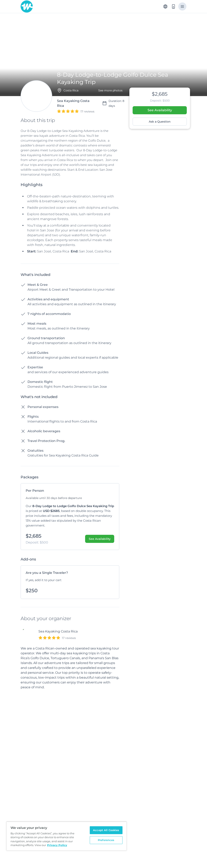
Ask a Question (160, 121)
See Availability (160, 110)
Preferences (106, 840)
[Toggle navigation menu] (182, 6)
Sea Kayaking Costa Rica (58, 631)
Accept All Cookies (106, 830)
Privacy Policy (57, 845)
